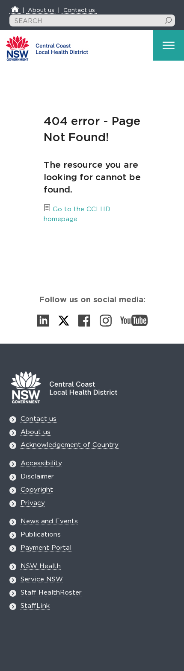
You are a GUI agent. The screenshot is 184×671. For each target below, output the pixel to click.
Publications (41, 534)
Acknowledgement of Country (70, 445)
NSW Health (41, 566)
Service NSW (42, 579)
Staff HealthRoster (51, 592)
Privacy (33, 503)
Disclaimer (37, 476)
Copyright (37, 490)
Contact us (79, 10)
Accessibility (41, 463)
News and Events (49, 521)
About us (41, 10)
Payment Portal (46, 548)
